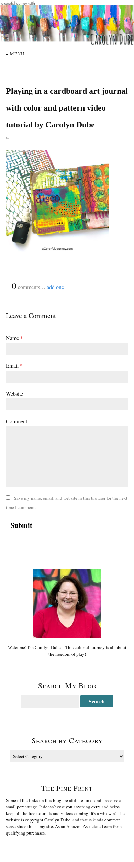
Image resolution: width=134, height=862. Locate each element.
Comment (16, 421)
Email (14, 365)
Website (14, 393)
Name (14, 337)
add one (55, 287)
